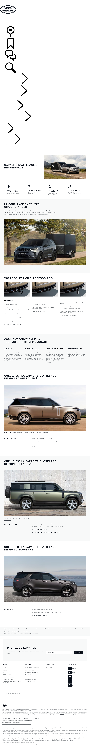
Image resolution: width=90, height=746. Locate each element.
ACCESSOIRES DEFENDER (30, 681)
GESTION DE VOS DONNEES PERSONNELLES (57, 701)
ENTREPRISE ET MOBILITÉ (8, 684)
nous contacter (54, 715)
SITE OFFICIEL (49, 667)
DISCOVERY (5, 670)
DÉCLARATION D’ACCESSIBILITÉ (78, 701)
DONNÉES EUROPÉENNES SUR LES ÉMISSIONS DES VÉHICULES (12, 682)
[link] (45, 20)
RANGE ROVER (6, 667)
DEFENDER (5, 668)
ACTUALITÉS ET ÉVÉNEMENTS (52, 668)
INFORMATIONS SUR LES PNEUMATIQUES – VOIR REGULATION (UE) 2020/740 (16, 724)
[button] (45, 0)
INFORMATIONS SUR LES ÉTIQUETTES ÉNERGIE (11, 722)
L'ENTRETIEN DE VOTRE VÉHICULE (31, 672)
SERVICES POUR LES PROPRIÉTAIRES (32, 667)
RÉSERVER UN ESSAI (7, 674)
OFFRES (4, 675)
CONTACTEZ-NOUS (28, 674)
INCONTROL (27, 668)
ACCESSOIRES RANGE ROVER (30, 679)
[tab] (8, 433)
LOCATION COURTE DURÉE (8, 679)
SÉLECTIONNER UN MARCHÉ (7, 701)
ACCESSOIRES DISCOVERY (30, 683)
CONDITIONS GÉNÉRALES (19, 701)
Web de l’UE (62, 714)
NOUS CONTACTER (29, 701)
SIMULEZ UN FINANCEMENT (8, 677)
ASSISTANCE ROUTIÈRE (29, 670)
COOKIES (69, 701)
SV (3, 672)
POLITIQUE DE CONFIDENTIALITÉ (41, 701)
